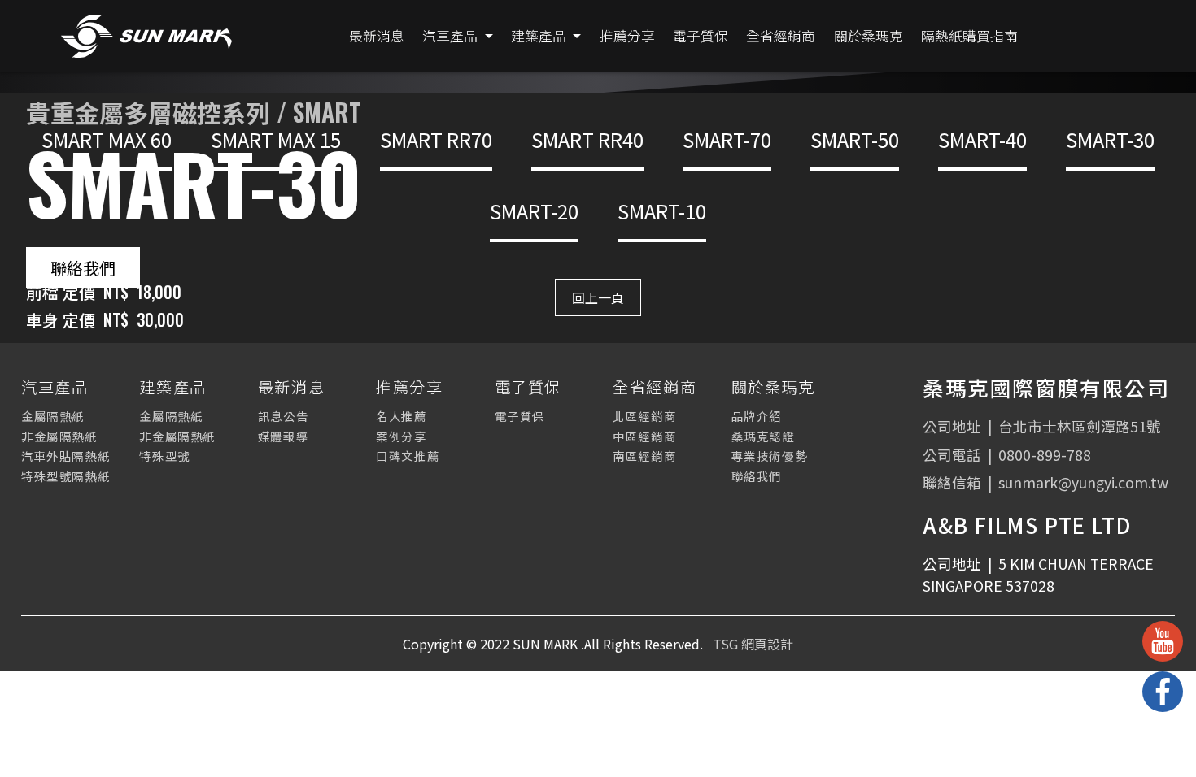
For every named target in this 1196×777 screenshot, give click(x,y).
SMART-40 (982, 139)
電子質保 (520, 415)
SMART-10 (662, 211)
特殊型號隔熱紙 (65, 475)
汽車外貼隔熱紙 (65, 455)
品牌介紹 (756, 415)
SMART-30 (1110, 139)
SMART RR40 (587, 139)
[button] (457, 36)
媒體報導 (283, 436)
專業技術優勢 (769, 455)
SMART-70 (727, 139)
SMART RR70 (436, 139)
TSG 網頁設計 (753, 643)
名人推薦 (401, 415)
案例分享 (401, 436)
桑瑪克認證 (763, 436)
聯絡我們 (83, 267)
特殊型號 (164, 455)
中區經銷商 (644, 436)
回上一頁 (598, 297)
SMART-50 (854, 139)
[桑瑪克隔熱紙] (146, 36)
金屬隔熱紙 (53, 415)
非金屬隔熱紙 (59, 436)
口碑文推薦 (407, 455)
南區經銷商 (644, 455)
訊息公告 (283, 415)
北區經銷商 (644, 415)
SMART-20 (534, 211)
